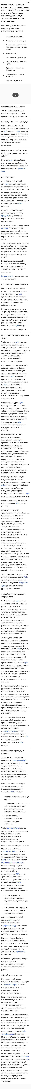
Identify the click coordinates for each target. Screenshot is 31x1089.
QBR (3, 860)
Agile (5, 131)
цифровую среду (9, 925)
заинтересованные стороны (12, 863)
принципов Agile (10, 984)
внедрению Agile (20, 760)
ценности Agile (13, 828)
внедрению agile (10, 731)
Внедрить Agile (7, 276)
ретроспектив (20, 952)
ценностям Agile (9, 851)
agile (12, 376)
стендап (4, 228)
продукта (5, 216)
